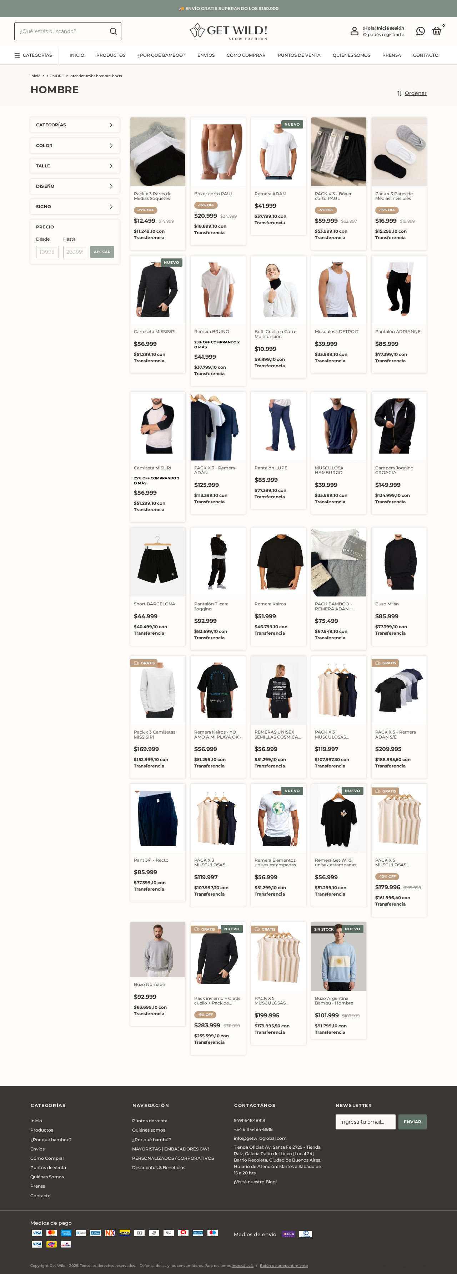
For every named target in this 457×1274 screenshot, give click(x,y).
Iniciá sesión (390, 28)
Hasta (69, 239)
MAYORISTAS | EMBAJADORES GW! (170, 1149)
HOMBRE (55, 76)
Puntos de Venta (299, 55)
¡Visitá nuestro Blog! (255, 1181)
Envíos (206, 55)
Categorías (37, 55)
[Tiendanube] (404, 1266)
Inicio (77, 55)
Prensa (391, 55)
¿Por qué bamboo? (161, 55)
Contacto (425, 55)
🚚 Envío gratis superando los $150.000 (228, 8)
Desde (43, 239)
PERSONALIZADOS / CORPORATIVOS (173, 1158)
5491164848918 (249, 1120)
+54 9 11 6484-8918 (253, 1129)
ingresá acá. (242, 1265)
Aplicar (102, 252)
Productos (110, 55)
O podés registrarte (383, 34)
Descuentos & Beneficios (158, 1167)
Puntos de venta (149, 1120)
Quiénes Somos (351, 55)
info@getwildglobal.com (260, 1138)
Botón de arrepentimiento (284, 1265)
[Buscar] (113, 31)
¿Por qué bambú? (151, 1139)
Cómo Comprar (246, 55)
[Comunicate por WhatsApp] (420, 32)
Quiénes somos (148, 1130)
